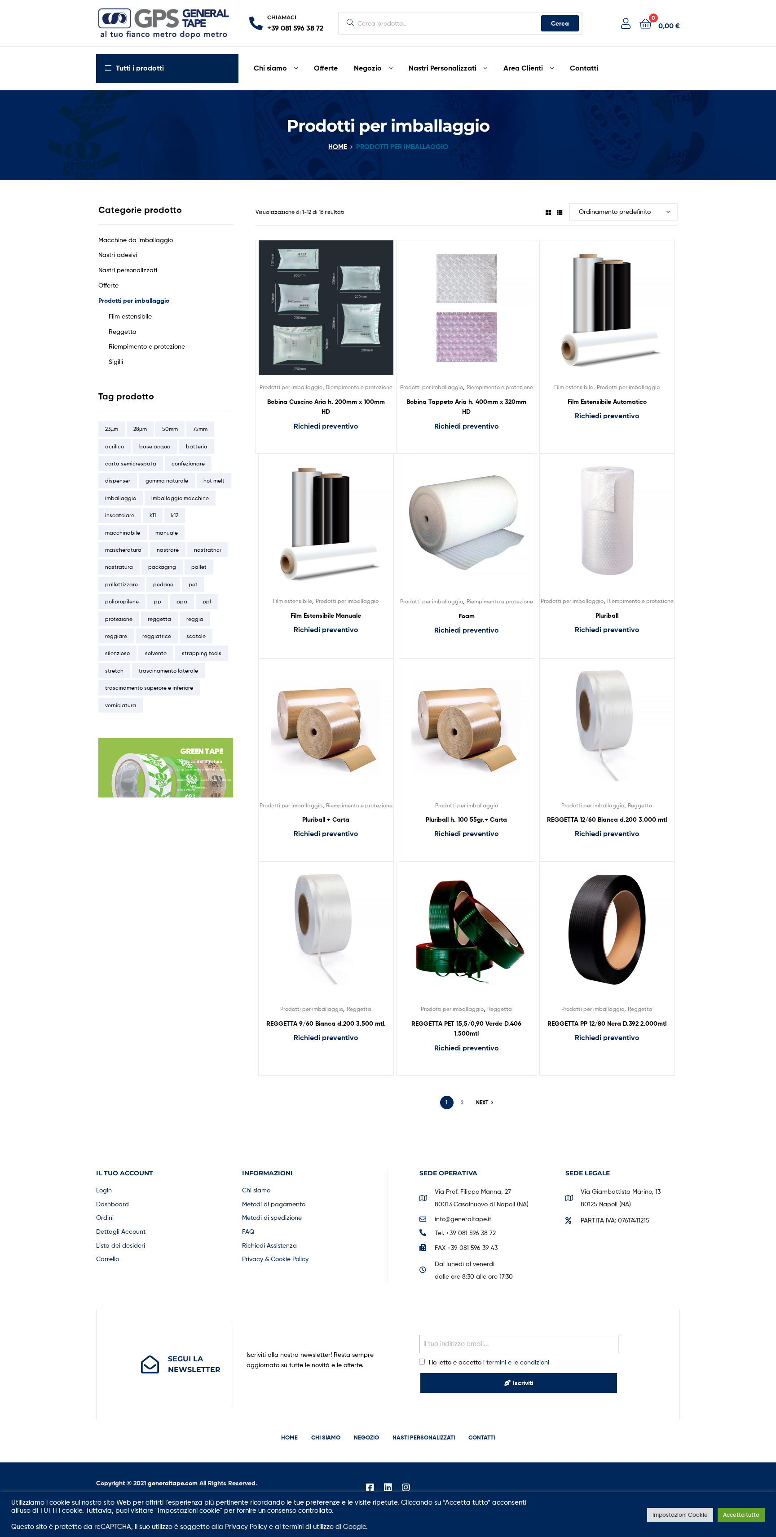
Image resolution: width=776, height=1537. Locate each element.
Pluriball (606, 615)
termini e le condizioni (517, 1362)
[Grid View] (548, 211)
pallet (199, 566)
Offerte (108, 285)
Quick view (337, 314)
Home (337, 146)
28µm (140, 428)
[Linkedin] (388, 1487)
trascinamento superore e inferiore (149, 687)
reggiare (116, 636)
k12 (174, 515)
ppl (207, 601)
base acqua (155, 446)
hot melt (214, 480)
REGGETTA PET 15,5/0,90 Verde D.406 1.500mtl (466, 1028)
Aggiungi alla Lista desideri (315, 314)
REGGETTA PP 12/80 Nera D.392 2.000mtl (606, 1023)
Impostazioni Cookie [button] (680, 1514)
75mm (200, 428)
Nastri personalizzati (127, 270)
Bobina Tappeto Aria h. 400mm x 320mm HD (466, 407)
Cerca (560, 23)
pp (157, 601)
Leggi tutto (325, 444)
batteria (196, 446)
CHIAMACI (281, 17)
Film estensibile (573, 387)
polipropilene (122, 601)
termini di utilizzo (308, 1527)
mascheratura (123, 549)
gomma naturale (167, 480)
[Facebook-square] (370, 1487)
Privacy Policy (246, 1527)
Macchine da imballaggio (135, 240)
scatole (196, 636)
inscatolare (119, 515)
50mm (170, 428)
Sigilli (116, 361)
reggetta (159, 619)
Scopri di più (200, 787)
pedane (163, 584)
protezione (118, 619)
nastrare (168, 549)
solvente (156, 653)
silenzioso (117, 653)
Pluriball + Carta (325, 819)
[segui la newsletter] (150, 1364)
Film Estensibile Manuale (326, 615)
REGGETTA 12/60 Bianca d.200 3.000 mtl (607, 819)
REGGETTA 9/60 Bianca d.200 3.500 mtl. (326, 1023)
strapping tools (201, 653)
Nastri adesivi (117, 254)
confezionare (188, 463)
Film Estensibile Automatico (607, 402)
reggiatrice (156, 636)
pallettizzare (121, 584)
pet (193, 584)
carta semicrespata (130, 463)
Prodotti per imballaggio (291, 387)
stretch (114, 670)
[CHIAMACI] (256, 23)
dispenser (117, 480)
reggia (194, 619)
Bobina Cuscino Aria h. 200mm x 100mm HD (326, 407)
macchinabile (122, 532)
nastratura (119, 566)
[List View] (559, 211)
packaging (162, 566)
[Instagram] (405, 1487)
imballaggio (120, 498)
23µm (111, 428)
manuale (166, 532)
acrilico (114, 446)
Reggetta (640, 805)
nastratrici (207, 549)
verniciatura (120, 705)
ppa (181, 601)
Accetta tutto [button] (741, 1514)
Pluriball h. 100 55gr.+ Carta (466, 819)
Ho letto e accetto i (489, 1362)
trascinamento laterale (168, 670)
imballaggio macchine (180, 498)
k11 (153, 515)
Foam (467, 616)
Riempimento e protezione (359, 387)
